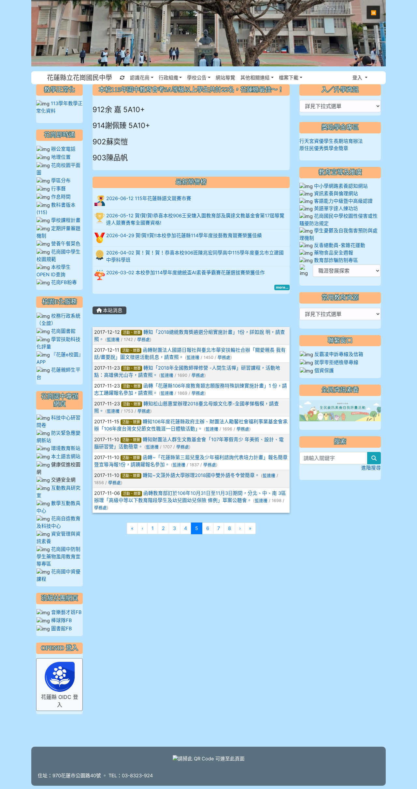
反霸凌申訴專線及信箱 (338, 354)
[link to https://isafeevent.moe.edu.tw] (340, 411)
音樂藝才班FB (66, 612)
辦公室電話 (63, 149)
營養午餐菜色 (65, 244)
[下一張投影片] (370, 34)
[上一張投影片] (47, 34)
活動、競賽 (132, 332)
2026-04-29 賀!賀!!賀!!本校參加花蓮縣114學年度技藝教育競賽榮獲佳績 (184, 235)
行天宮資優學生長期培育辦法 (331, 141)
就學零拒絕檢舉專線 (336, 362)
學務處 (143, 339)
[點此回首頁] (208, 33)
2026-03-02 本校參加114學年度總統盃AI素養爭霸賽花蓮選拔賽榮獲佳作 (185, 273)
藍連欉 (113, 339)
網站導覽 (225, 78)
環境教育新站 (65, 448)
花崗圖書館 (63, 331)
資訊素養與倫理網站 (336, 194)
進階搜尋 (371, 468)
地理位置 (61, 157)
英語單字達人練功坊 (336, 208)
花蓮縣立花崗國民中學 (79, 78)
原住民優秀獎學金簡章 (323, 148)
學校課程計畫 (65, 220)
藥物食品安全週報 (333, 253)
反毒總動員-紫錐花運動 (339, 245)
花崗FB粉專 (64, 282)
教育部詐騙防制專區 (336, 260)
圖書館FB (61, 629)
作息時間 (61, 197)
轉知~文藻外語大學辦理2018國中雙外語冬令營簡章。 (201, 475)
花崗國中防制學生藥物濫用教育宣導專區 (58, 556)
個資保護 (324, 371)
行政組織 (168, 78)
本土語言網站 (65, 456)
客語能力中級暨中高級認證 (343, 201)
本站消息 (112, 310)
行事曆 (58, 189)
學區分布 (61, 181)
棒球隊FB (61, 620)
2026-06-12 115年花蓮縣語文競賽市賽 (148, 198)
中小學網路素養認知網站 (341, 186)
